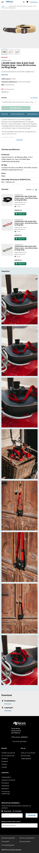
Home (2, 6)
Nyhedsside (5, 786)
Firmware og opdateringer (5, 793)
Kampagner (5, 783)
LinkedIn (4, 767)
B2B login (35, 2)
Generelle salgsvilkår (8, 838)
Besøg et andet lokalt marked (10, 821)
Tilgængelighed (26, 758)
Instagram (4, 758)
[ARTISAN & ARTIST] (4, 57)
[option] (4, 52)
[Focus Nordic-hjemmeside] (9, 2)
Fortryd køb (5, 841)
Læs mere (4, 74)
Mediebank (5, 789)
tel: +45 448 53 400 (7, 756)
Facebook (4, 761)
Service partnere (25, 841)
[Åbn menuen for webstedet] (3, 2)
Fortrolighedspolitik (7, 845)
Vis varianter (34, 98)
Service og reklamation (27, 838)
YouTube (4, 764)
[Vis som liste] (36, 189)
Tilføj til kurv (17, 108)
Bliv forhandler (25, 756)
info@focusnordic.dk (8, 753)
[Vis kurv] (27, 2)
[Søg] (24, 2)
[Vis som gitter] (33, 189)
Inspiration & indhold (8, 780)
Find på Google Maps (20, 741)
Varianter (4, 97)
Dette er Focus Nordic (28, 753)
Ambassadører (6, 777)
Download (7, 704)
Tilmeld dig (31, 815)
